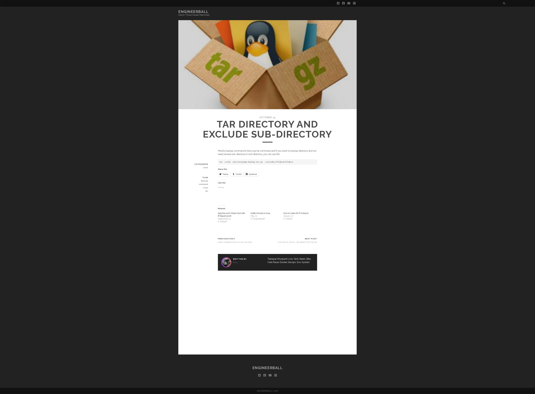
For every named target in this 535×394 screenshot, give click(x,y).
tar (206, 191)
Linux (205, 167)
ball (235, 262)
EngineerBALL (193, 12)
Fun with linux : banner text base (297, 242)
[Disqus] (267, 312)
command (203, 184)
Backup (204, 181)
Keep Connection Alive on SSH (235, 242)
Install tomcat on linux (260, 213)
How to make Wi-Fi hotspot (295, 213)
